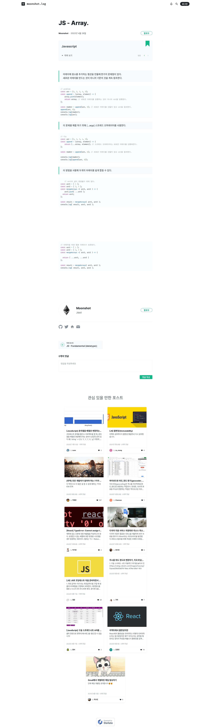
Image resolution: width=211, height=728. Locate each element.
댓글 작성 (146, 377)
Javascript (69, 46)
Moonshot (63, 33)
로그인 (185, 4)
